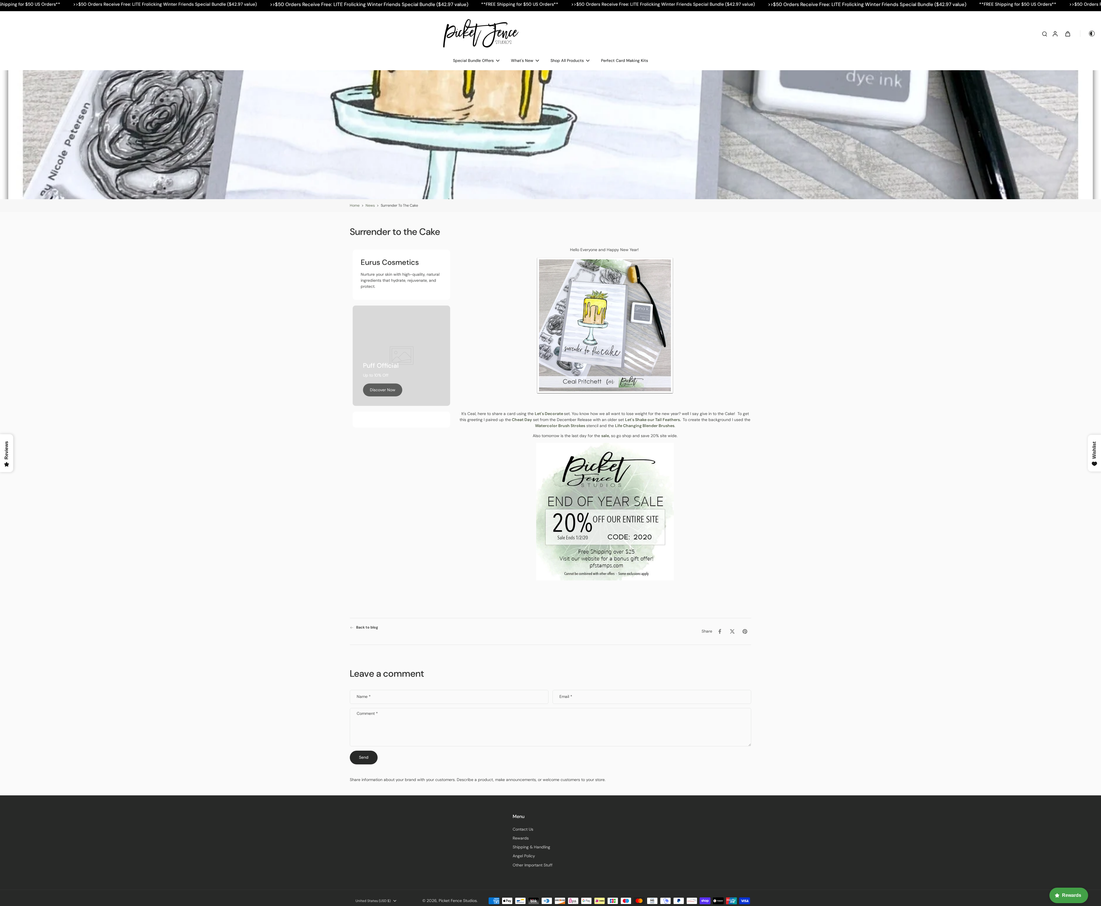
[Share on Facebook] (719, 631)
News (370, 205)
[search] (1044, 33)
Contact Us (523, 829)
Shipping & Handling (531, 847)
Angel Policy (524, 855)
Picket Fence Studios (458, 900)
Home (355, 205)
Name (364, 696)
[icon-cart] (1067, 33)
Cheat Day (522, 419)
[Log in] (1055, 33)
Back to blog (367, 627)
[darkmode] (1087, 33)
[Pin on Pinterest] (745, 631)
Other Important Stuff (533, 865)
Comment (367, 713)
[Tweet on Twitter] (732, 631)
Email (565, 696)
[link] (382, 389)
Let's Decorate (549, 413)
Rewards (521, 838)
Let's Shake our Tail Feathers (652, 419)
